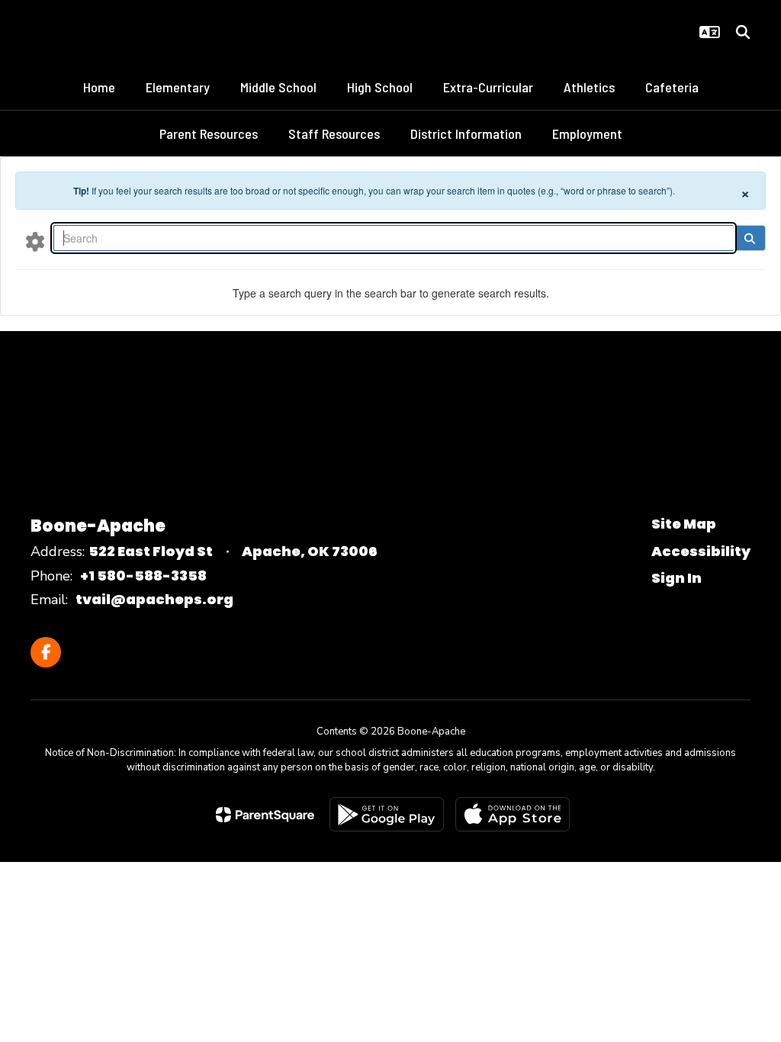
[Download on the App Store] (512, 814)
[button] (709, 32)
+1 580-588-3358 (143, 575)
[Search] (749, 238)
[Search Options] (35, 241)
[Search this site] (742, 32)
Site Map (683, 523)
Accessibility (700, 551)
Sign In (676, 577)
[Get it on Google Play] (386, 814)
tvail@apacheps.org (154, 599)
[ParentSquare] (265, 814)
